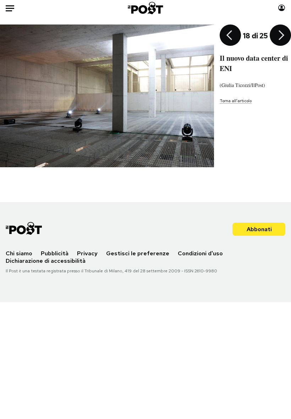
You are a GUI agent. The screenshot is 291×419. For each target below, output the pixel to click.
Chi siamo (19, 253)
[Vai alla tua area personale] (281, 8)
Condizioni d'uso (200, 253)
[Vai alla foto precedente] (230, 36)
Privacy (87, 253)
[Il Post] (145, 8)
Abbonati (259, 229)
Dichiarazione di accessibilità (46, 261)
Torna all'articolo (236, 100)
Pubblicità (54, 253)
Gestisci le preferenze (137, 253)
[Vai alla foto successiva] (280, 36)
